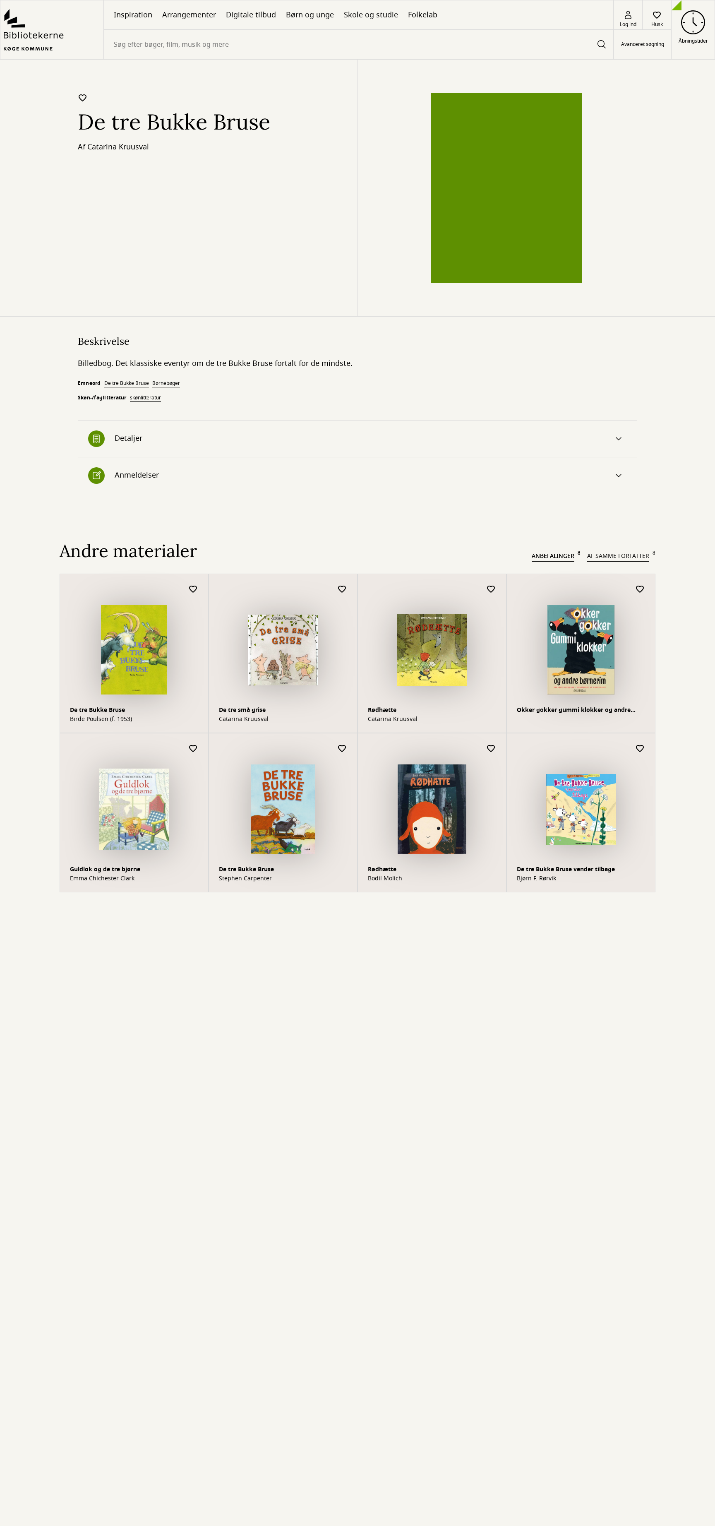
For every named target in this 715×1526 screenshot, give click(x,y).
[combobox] (358, 44)
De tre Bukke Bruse (126, 383)
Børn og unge (310, 15)
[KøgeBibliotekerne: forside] (51, 29)
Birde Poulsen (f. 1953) (101, 719)
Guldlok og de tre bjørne (105, 869)
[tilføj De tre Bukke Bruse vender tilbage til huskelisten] (640, 749)
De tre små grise (242, 710)
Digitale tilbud (251, 15)
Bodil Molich (385, 878)
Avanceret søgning (642, 44)
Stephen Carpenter (245, 878)
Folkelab (422, 15)
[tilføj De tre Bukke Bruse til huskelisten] (83, 98)
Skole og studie (371, 15)
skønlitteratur (145, 397)
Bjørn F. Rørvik (536, 878)
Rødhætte (382, 710)
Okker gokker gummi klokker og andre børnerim (574, 711)
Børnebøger (166, 383)
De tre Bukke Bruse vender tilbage (566, 869)
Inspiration (133, 15)
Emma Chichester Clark (102, 878)
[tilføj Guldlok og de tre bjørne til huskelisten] (193, 749)
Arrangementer (189, 15)
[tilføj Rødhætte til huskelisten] (491, 589)
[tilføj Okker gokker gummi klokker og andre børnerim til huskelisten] (640, 589)
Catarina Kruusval (118, 147)
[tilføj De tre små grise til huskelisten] (342, 589)
